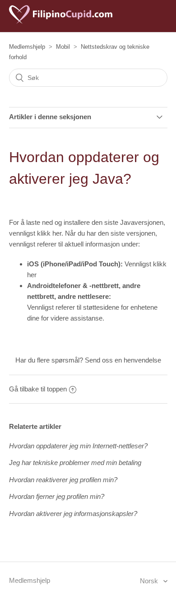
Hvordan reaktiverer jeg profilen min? (63, 480)
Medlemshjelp (27, 46)
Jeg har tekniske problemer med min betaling (75, 462)
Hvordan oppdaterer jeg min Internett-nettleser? (78, 446)
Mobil (63, 46)
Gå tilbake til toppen (38, 389)
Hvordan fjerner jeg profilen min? (56, 496)
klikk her (49, 233)
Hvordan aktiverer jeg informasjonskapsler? (73, 513)
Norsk (150, 581)
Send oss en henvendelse (123, 360)
